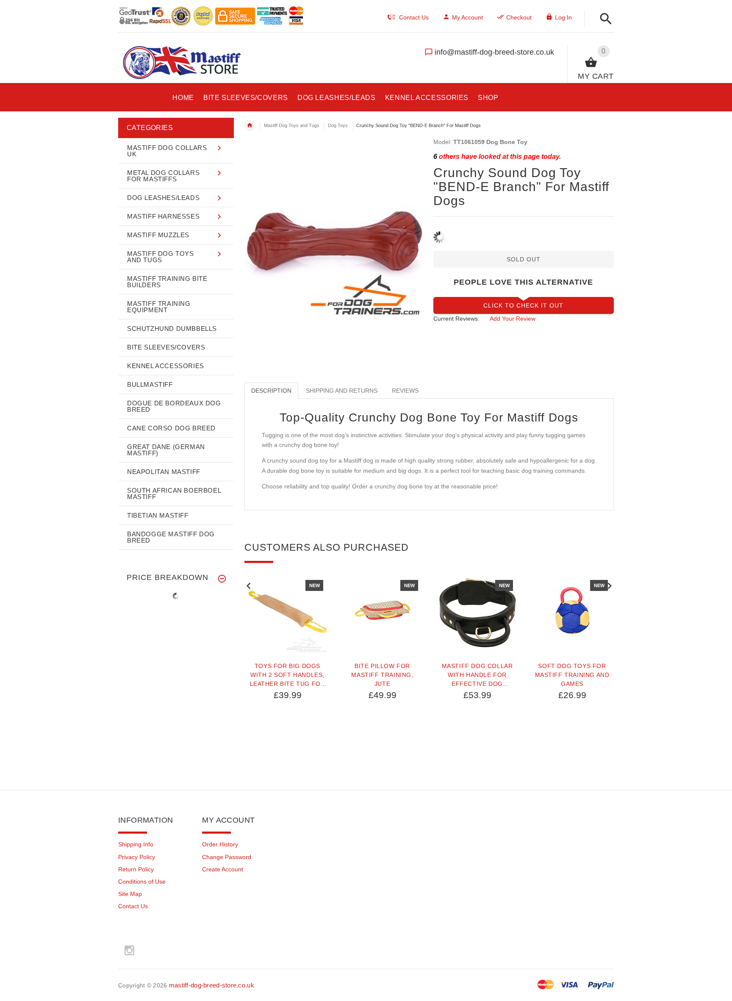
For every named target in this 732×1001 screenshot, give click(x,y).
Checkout (519, 17)
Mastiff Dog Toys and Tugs (291, 125)
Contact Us (133, 906)
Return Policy (136, 869)
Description (271, 390)
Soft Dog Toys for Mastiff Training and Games (572, 675)
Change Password (226, 857)
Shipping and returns (341, 390)
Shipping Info (135, 844)
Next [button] (609, 585)
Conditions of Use (142, 881)
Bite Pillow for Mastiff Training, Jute (382, 675)
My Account (467, 17)
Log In (563, 17)
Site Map (130, 893)
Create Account (222, 869)
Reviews (405, 390)
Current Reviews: (456, 318)
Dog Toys (338, 125)
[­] (603, 19)
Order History (220, 844)
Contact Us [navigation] (414, 17)
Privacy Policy (136, 857)
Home (249, 125)
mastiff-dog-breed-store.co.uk (211, 985)
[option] (287, 679)
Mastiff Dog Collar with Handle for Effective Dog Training (477, 675)
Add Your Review (512, 318)
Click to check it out (523, 305)
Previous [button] (248, 585)
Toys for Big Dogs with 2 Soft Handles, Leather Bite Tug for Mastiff (287, 675)
